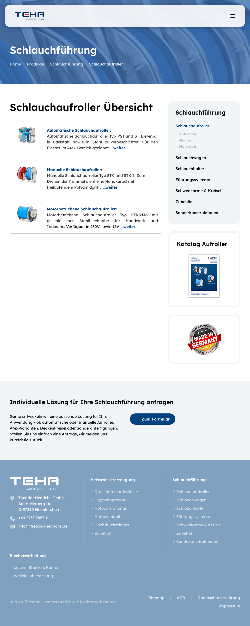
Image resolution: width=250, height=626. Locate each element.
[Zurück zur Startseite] (29, 16)
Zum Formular (156, 419)
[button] (232, 16)
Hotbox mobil (107, 516)
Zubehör (184, 201)
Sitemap (156, 597)
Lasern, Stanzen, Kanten (37, 567)
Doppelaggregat (109, 499)
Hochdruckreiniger (111, 524)
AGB (181, 597)
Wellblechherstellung (33, 575)
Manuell (186, 140)
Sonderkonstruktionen (197, 212)
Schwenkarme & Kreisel (198, 190)
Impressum (229, 606)
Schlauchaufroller (192, 125)
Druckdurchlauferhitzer (116, 491)
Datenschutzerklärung (219, 597)
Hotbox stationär (110, 508)
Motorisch (187, 146)
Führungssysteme (193, 179)
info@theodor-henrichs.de (42, 526)
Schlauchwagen (191, 157)
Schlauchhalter (190, 168)
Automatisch (190, 134)
